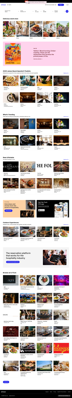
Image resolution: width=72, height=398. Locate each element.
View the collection (37, 58)
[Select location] (33, 11)
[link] (11, 83)
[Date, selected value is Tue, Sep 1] (41, 11)
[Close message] (45, 2)
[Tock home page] (3, 4)
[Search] (67, 11)
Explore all (66, 73)
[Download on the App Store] (44, 210)
